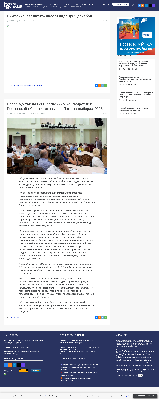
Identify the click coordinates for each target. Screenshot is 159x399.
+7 (77, 340)
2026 (10, 317)
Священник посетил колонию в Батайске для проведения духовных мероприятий (135, 79)
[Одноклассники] (99, 85)
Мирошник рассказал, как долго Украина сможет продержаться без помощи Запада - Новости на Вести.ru (79, 367)
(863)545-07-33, (84, 340)
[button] (133, 5)
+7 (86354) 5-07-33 (92, 347)
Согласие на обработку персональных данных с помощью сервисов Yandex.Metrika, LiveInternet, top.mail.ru (135, 370)
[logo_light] (13, 5)
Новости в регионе (39, 113)
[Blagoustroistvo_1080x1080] (136, 36)
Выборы (16, 317)
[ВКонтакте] (96, 85)
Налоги (39, 85)
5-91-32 (92, 340)
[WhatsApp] (105, 85)
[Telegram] (146, 5)
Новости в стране (40, 21)
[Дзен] (150, 5)
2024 (10, 85)
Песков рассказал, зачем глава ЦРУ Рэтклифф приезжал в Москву (79, 374)
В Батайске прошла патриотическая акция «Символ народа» (134, 109)
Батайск (16, 85)
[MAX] (153, 5)
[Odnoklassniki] (142, 5)
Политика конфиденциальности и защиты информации (134, 365)
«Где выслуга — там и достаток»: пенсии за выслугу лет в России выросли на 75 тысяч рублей (133, 64)
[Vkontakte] (139, 5)
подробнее (44, 396)
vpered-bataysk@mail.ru (76, 343)
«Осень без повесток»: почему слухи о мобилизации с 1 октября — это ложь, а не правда (136, 95)
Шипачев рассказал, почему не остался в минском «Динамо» (76, 380)
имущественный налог (28, 85)
